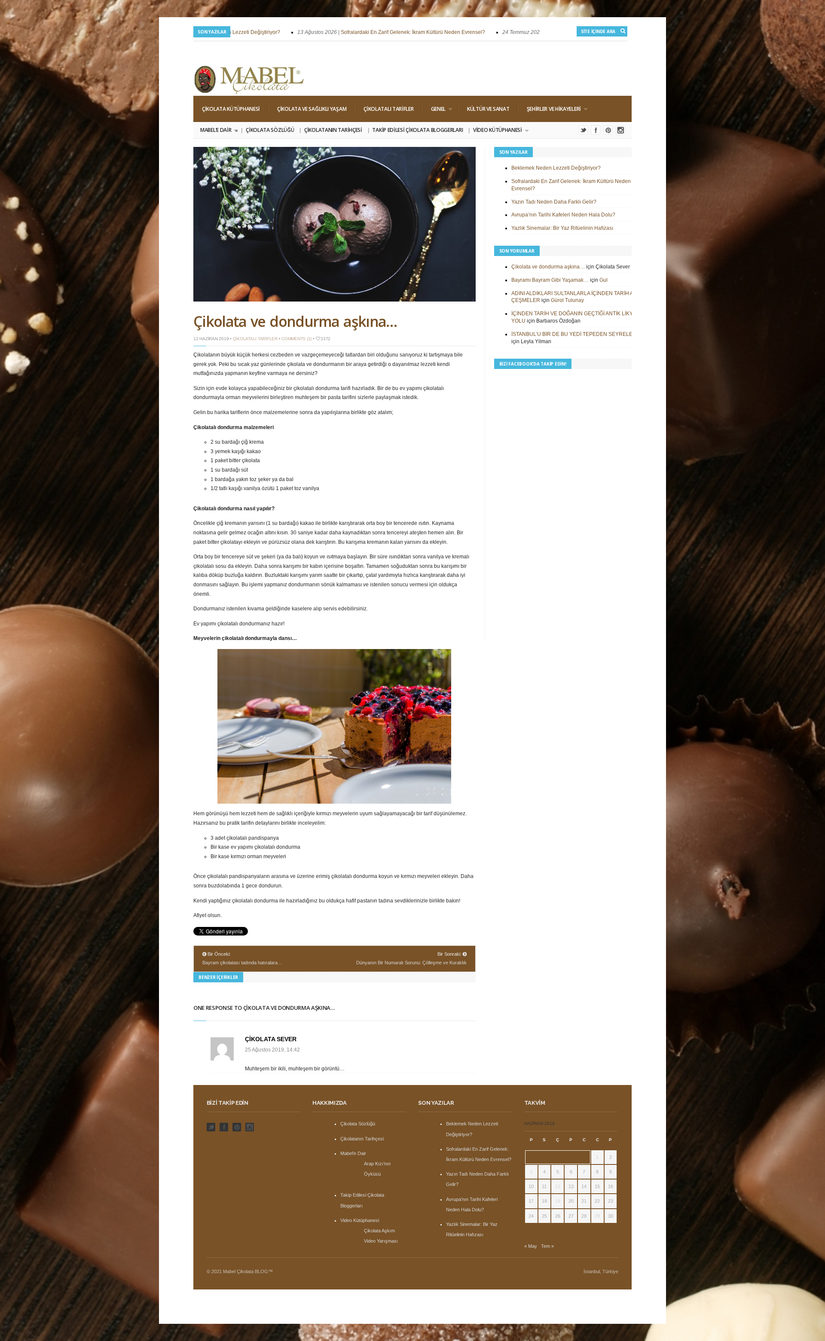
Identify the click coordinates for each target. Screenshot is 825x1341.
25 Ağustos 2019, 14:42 (272, 1050)
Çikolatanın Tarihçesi (333, 130)
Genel (434, 109)
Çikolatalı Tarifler (388, 109)
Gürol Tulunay (567, 300)
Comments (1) (296, 338)
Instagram (620, 130)
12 (557, 1186)
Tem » (547, 1246)
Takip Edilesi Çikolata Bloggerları (417, 130)
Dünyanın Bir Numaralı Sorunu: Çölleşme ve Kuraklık (411, 962)
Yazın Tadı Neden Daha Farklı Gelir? (553, 202)
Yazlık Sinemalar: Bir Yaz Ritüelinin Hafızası (562, 228)
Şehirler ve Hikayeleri (549, 109)
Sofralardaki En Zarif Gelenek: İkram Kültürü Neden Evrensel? (384, 32)
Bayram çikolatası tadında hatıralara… (242, 962)
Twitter (583, 130)
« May (530, 1246)
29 (597, 1216)
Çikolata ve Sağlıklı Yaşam (311, 109)
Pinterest (608, 130)
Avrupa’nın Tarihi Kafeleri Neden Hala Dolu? (563, 215)
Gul (603, 280)
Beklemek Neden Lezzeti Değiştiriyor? (556, 168)
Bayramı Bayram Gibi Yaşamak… (550, 280)
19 (557, 1201)
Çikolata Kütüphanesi (231, 109)
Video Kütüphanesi (495, 130)
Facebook (595, 130)
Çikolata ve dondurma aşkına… (295, 321)
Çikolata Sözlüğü (270, 130)
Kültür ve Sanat (488, 109)
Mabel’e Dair (218, 130)
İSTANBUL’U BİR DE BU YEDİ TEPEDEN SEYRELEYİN (576, 334)
